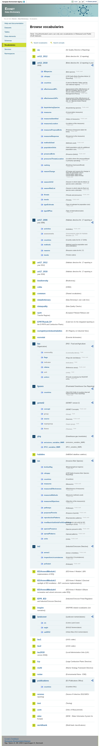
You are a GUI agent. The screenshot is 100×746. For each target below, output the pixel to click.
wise (39, 716)
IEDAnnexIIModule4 (46, 590)
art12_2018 (42, 63)
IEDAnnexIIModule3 (46, 580)
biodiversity (42, 281)
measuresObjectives (51, 501)
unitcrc (46, 377)
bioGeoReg (48, 467)
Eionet (14, 19)
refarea (46, 367)
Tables (7, 32)
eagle (46, 627)
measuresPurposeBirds (53, 130)
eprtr (39, 313)
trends (46, 199)
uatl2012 (47, 632)
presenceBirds (49, 154)
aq (38, 50)
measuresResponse (51, 136)
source (46, 419)
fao (38, 344)
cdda (39, 287)
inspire (40, 608)
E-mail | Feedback (12, 739)
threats (46, 195)
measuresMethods (51, 495)
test (39, 703)
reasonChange (49, 171)
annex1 (46, 552)
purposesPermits (50, 513)
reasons (47, 250)
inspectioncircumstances (53, 557)
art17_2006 (42, 220)
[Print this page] (80, 1)
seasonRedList (49, 188)
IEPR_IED (41, 599)
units (46, 539)
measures (47, 112)
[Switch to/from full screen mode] (83, 1)
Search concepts (58, 43)
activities (47, 229)
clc (45, 623)
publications (43, 681)
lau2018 (41, 652)
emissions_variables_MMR (54, 442)
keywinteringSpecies (52, 107)
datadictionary (44, 300)
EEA (14, 1)
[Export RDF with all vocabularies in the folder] (92, 65)
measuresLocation (51, 123)
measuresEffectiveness (52, 489)
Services (8, 49)
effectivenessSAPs (51, 98)
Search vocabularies (40, 43)
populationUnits (50, 147)
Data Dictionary (23, 19)
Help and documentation (14, 23)
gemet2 (40, 403)
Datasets (8, 28)
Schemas (8, 41)
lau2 (39, 646)
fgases (40, 386)
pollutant (47, 564)
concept (47, 409)
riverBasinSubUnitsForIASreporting (54, 522)
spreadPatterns (49, 534)
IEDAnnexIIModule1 (46, 571)
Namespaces (10, 53)
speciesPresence (50, 529)
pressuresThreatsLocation (54, 159)
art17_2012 (42, 262)
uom (39, 710)
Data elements (10, 36)
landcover (42, 617)
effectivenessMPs (50, 89)
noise (39, 674)
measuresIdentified (51, 119)
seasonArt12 (48, 182)
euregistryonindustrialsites (49, 331)
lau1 (39, 639)
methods (47, 245)
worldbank (42, 725)
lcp (38, 661)
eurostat (41, 337)
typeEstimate (49, 204)
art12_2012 (42, 56)
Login (76, 1)
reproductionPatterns (52, 518)
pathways (47, 508)
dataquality (42, 306)
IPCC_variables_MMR (52, 447)
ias (38, 461)
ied (38, 546)
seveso (40, 694)
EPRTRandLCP (44, 322)
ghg (39, 436)
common (41, 293)
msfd (39, 668)
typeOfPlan (48, 211)
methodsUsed (49, 143)
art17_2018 (42, 271)
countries (47, 83)
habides (41, 454)
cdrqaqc (47, 76)
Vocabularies (10, 45)
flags (46, 357)
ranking (47, 165)
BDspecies (48, 71)
